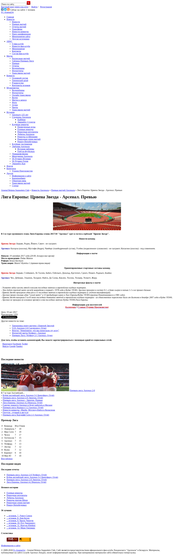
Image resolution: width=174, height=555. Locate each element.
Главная (10, 17)
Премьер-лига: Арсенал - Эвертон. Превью (23, 400)
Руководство (18, 83)
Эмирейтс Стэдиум (26, 122)
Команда (11, 75)
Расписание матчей (21, 58)
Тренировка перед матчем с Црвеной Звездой (33, 325)
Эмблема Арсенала (21, 146)
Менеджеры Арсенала (22, 156)
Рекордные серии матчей (29, 139)
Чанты (15, 107)
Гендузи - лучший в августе (15, 412)
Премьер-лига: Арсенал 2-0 (82, 390)
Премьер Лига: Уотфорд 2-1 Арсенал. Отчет (32, 335)
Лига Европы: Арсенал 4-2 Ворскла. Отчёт (23, 403)
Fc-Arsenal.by (19, 550)
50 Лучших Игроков (21, 159)
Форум (10, 166)
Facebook (17, 344)
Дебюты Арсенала (25, 134)
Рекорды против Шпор (17, 500)
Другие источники (20, 39)
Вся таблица (7, 458)
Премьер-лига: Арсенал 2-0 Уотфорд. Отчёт (27, 475)
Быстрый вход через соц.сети (14, 7)
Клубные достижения (22, 144)
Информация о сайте (21, 176)
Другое (10, 173)
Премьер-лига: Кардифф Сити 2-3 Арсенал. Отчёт (26, 415)
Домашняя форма (20, 154)
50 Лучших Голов (20, 161)
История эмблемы (25, 149)
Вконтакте (7, 344)
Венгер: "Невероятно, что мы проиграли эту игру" (35, 330)
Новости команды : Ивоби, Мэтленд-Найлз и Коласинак (29, 410)
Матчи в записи (19, 100)
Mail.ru (5, 346)
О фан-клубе (18, 44)
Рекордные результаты (27, 132)
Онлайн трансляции (21, 95)
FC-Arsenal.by (7, 12)
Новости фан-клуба (21, 46)
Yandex (19, 346)
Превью (15, 63)
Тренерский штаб (20, 80)
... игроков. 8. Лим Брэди (18, 518)
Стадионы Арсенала (21, 117)
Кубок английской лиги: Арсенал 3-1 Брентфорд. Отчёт (28, 395)
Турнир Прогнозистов (22, 171)
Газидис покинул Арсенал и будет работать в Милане (27, 405)
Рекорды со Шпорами (27, 137)
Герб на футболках (26, 151)
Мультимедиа (13, 88)
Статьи (15, 185)
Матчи (10, 56)
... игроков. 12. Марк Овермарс (21, 528)
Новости (11, 19)
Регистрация (46, 7)
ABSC (9, 41)
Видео (15, 97)
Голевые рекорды (25, 129)
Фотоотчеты (17, 71)
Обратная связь (19, 181)
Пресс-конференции (21, 34)
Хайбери (21, 119)
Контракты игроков (21, 85)
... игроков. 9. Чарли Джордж (20, 520)
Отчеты (15, 66)
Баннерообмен (18, 178)
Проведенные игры (26, 127)
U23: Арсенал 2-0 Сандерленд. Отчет (29, 328)
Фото (14, 102)
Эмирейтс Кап (18, 163)
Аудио (15, 105)
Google (12, 346)
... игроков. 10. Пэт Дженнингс (21, 523)
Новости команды (20, 31)
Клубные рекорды (20, 124)
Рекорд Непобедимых (27, 141)
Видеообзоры (18, 68)
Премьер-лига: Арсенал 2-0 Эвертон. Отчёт (23, 398)
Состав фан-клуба (20, 53)
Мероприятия (18, 49)
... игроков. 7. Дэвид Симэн (19, 516)
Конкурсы (11, 168)
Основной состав (20, 78)
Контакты (16, 51)
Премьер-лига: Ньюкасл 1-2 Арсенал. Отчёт (23, 407)
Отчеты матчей (19, 27)
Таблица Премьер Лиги (23, 61)
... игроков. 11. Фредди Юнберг (21, 525)
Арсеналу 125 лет (20, 115)
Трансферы (17, 29)
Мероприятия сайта (21, 36)
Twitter (25, 344)
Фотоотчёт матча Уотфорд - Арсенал (29, 333)
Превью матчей (19, 24)
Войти (34, 7)
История (10, 112)
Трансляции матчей (21, 73)
